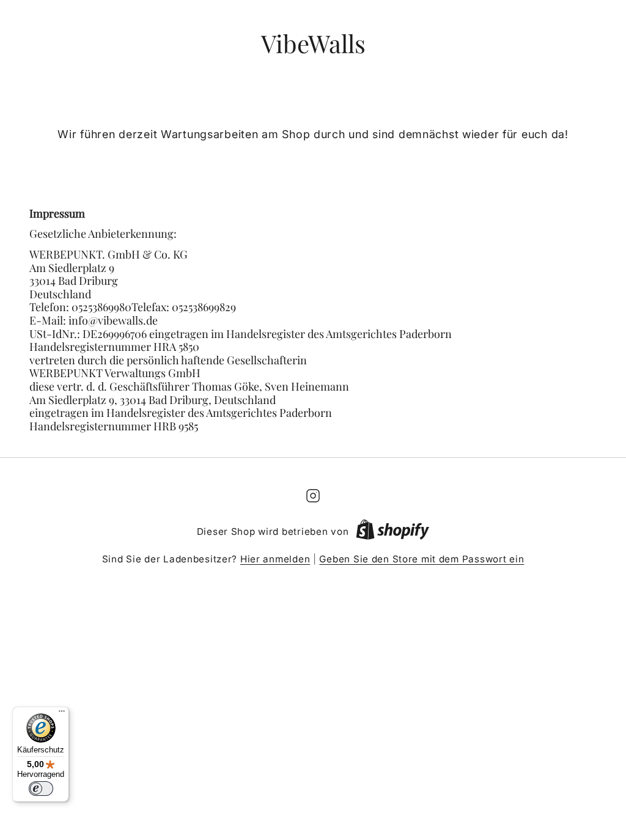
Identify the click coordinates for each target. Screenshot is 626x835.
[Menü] (61, 714)
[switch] (41, 788)
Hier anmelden (275, 559)
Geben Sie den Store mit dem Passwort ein (421, 559)
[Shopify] (392, 532)
